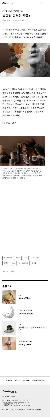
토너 (13, 263)
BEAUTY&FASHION (15, 11)
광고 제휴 (18, 380)
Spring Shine (24, 344)
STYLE (4, 11)
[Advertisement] (25, 228)
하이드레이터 (23, 263)
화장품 (34, 263)
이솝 (25, 258)
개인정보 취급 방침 (38, 380)
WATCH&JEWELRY (25, 310)
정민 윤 (17, 21)
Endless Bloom (25, 313)
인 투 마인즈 (35, 258)
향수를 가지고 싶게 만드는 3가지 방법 (32, 329)
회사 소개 (9, 380)
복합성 (18, 258)
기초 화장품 (8, 258)
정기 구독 (26, 380)
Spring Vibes (24, 298)
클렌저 (6, 263)
